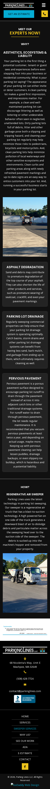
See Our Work (25, 741)
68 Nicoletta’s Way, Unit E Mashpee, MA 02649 (25, 665)
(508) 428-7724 (25, 678)
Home (25, 716)
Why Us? (25, 734)
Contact (25, 759)
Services (25, 722)
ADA (25, 747)
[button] (19, 14)
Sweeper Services (25, 728)
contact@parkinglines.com (25, 691)
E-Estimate (25, 753)
